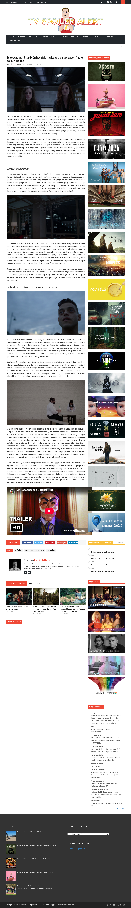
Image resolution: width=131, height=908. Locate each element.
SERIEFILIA (14, 41)
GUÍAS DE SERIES (24, 37)
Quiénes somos (11, 2)
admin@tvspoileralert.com (65, 905)
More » (121, 543)
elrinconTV (95, 801)
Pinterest (50, 542)
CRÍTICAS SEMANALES (43, 37)
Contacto (23, 2)
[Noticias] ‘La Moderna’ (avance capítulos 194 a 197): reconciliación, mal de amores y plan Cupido (106, 794)
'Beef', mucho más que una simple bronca (17, 607)
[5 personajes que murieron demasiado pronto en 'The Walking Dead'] (46, 596)
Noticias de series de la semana (102, 552)
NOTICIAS (99, 37)
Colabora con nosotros (37, 2)
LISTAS (110, 37)
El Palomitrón (97, 735)
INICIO (11, 37)
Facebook (28, 542)
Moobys (94, 727)
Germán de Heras (14, 64)
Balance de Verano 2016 (34, 550)
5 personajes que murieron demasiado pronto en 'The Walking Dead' (44, 608)
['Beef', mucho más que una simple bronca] (19, 596)
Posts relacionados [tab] (16, 583)
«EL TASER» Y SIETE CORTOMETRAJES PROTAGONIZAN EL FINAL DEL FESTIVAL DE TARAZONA (106, 740)
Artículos (18, 550)
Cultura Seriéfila (98, 770)
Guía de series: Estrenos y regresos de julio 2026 (35, 872)
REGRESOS (75, 37)
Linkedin (74, 542)
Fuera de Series (97, 746)
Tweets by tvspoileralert (76, 848)
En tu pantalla (97, 755)
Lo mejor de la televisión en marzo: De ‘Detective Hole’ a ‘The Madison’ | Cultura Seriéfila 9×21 (106, 774)
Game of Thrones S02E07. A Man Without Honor (35, 859)
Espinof (94, 713)
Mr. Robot (51, 550)
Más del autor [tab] (35, 583)
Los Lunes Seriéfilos (100, 790)
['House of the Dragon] (73, 596)
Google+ (62, 542)
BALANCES (87, 37)
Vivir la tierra (95, 766)
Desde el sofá (97, 764)
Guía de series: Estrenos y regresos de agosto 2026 (36, 845)
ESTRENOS (62, 37)
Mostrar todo (121, 808)
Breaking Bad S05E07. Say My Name (30, 832)
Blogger (52, 905)
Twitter (39, 542)
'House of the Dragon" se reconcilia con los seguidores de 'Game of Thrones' (72, 608)
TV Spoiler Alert (21, 905)
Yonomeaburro (97, 781)
